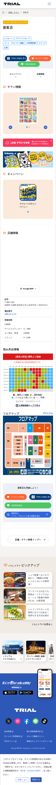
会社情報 (8, 731)
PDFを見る (48, 413)
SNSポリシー (9, 741)
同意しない (22, 779)
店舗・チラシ (13, 12)
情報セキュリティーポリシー (38, 741)
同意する (36, 779)
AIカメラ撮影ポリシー (35, 736)
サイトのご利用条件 (12, 736)
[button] (26, 127)
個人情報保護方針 (34, 731)
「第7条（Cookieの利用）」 (31, 770)
